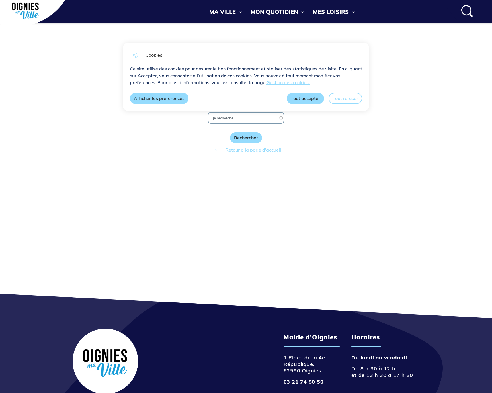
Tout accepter (305, 98)
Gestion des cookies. (288, 82)
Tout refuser (345, 98)
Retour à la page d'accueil (253, 150)
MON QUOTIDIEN (274, 11)
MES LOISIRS (331, 11)
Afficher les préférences (159, 98)
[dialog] (246, 77)
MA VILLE (222, 11)
